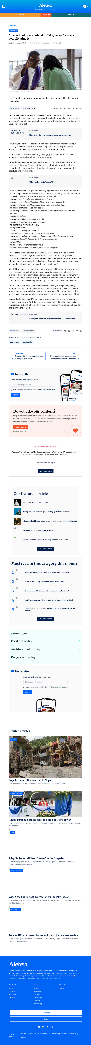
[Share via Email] (77, 108)
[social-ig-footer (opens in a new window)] (52, 1027)
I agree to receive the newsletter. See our (34, 390)
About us (31, 1034)
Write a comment (45, 471)
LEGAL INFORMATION (42, 1034)
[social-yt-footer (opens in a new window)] (39, 1027)
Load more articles (45, 549)
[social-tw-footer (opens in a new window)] (48, 1027)
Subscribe (20, 15)
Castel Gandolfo (16, 794)
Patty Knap (45, 43)
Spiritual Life (27, 342)
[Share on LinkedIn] (69, 108)
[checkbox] (11, 390)
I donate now (19, 427)
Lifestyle (12, 991)
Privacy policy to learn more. (46, 390)
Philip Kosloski (35, 43)
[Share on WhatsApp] (81, 108)
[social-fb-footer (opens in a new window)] (43, 1027)
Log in (53, 463)
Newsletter (38, 988)
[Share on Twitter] (73, 108)
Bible (13, 832)
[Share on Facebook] (65, 108)
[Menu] (17, 6)
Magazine (37, 994)
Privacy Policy (73, 1034)
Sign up (15, 395)
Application (38, 991)
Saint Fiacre (53, 10)
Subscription (38, 998)
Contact (64, 1034)
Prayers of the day (23, 657)
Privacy (23, 1038)
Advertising (38, 1004)
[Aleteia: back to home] (45, 5)
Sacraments (14, 342)
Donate (44, 15)
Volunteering (15, 909)
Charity (13, 739)
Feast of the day (21, 641)
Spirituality (12, 26)
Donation (37, 1001)
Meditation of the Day (26, 649)
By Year (61, 988)
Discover (12, 998)
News (11, 988)
